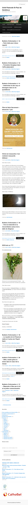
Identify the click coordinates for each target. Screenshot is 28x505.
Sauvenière (6, 430)
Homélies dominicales (6, 32)
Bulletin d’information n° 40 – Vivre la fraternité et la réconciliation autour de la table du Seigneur (11, 226)
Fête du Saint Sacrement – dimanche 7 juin (11, 108)
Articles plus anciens (6, 404)
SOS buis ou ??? (7, 245)
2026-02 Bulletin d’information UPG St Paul (8, 373)
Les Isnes (5, 426)
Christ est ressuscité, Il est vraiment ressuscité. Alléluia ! (11, 156)
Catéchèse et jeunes (17, 27)
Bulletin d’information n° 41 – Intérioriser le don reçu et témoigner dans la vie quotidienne (11, 86)
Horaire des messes (10, 24)
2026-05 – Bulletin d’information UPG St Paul (9, 98)
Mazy (5, 429)
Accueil (3, 24)
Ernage (5, 422)
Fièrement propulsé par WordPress (14, 502)
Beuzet (5, 419)
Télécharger (19, 55)
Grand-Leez (12, 239)
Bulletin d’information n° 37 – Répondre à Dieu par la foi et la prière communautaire (11, 386)
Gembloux (8, 329)
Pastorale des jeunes (8, 438)
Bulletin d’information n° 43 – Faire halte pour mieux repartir (11, 43)
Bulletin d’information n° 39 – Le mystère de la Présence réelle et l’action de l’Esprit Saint (11, 338)
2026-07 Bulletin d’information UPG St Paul (8, 55)
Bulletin (8, 57)
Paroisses (4, 417)
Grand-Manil (6, 424)
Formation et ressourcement (8, 413)
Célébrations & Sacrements (7, 27)
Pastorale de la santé (8, 437)
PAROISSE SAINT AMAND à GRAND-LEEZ (10, 462)
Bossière (5, 420)
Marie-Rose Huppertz (16, 36)
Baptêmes (6, 433)
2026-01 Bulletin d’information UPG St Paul (8, 398)
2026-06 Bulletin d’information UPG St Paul (8, 76)
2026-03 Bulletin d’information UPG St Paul (8, 350)
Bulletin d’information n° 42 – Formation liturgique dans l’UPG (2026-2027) (11, 65)
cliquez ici (13, 376)
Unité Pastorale (12, 78)
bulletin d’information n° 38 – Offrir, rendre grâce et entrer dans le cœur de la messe (11, 360)
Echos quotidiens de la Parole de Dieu (14, 29)
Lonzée (5, 427)
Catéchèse (6, 435)
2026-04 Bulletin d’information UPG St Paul (8, 238)
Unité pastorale (18, 24)
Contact (3, 29)
